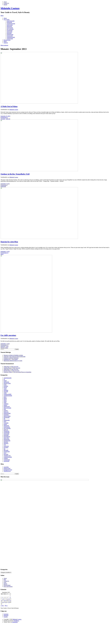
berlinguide (9, 22)
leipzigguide (6, 417)
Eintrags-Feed (7, 468)
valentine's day (7, 455)
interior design (7, 416)
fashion (5, 405)
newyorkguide (10, 29)
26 (6, 602)
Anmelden (6, 467)
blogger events (7, 383)
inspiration (6, 414)
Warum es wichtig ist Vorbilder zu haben (13, 355)
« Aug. (2, 605)
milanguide (9, 26)
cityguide (3, 118)
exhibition (6, 403)
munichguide (10, 27)
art (4, 379)
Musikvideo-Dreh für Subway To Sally (13, 360)
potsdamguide (10, 34)
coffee (5, 393)
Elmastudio (15, 622)
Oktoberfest (6, 431)
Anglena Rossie (7, 368)
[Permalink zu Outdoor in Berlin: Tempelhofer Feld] (39, 170)
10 (3, 599)
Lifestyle (6, 42)
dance (2, 254)
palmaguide (9, 31)
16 (1, 600)
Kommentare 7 (4, 185)
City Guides (6, 19)
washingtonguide (11, 37)
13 (7, 599)
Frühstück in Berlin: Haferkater (11, 358)
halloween (6, 412)
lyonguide (6, 423)
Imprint (5, 4)
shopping (6, 442)
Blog (5, 579)
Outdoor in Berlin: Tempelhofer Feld (15, 174)
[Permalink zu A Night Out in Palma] (39, 103)
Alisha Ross (6, 366)
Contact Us (6, 3)
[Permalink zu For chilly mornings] (26, 332)
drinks (5, 401)
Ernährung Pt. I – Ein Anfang (11, 359)
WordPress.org (7, 471)
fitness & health (7, 408)
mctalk (5, 424)
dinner (5, 399)
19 (6, 600)
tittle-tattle (6, 450)
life (4, 418)
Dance (5, 41)
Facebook (6, 614)
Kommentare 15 (4, 252)
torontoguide (10, 36)
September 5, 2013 (5, 251)
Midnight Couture (10, 8)
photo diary (6, 438)
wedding (6, 458)
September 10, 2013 (5, 116)
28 (9, 602)
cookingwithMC (7, 394)
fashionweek (7, 406)
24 (3, 602)
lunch (5, 421)
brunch (5, 387)
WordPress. (16, 620)
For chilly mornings (8, 335)
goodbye (6, 410)
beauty (5, 380)
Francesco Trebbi (8, 372)
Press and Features (8, 586)
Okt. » (6, 605)
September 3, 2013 (5, 343)
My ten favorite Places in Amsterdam (22, 372)
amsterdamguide (10, 21)
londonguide (10, 25)
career (5, 388)
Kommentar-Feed (8, 469)
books (5, 384)
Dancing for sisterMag (9, 242)
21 (9, 600)
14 (9, 599)
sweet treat (6, 446)
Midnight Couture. (17, 619)
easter (5, 402)
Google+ (6, 616)
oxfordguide (9, 30)
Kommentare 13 (4, 345)
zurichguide (6, 461)
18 (4, 600)
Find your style (14, 366)
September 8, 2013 (5, 183)
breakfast (6, 386)
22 (10, 600)
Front (5, 582)
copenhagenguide (11, 23)
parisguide (9, 33)
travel (5, 453)
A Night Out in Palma (9, 106)
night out (8, 118)
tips (4, 448)
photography (7, 439)
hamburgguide (7, 413)
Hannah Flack (7, 370)
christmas (6, 390)
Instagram (6, 615)
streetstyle (3, 346)
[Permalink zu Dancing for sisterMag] (39, 238)
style (7, 346)
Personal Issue (7, 40)
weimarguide (10, 38)
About (5, 2)
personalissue (7, 436)
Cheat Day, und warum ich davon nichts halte (14, 356)
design (5, 398)
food (5, 409)
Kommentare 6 (4, 117)
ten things (6, 447)
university (6, 454)
